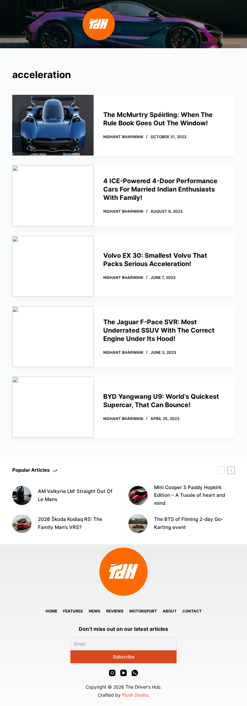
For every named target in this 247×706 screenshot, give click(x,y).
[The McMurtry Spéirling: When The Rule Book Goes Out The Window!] (52, 125)
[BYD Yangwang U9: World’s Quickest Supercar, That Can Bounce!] (52, 407)
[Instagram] (112, 673)
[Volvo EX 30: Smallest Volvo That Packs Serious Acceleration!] (52, 266)
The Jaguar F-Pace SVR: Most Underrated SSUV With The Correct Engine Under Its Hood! (159, 330)
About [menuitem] (170, 611)
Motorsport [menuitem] (143, 611)
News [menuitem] (94, 611)
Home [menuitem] (51, 611)
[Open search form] (220, 24)
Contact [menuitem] (192, 611)
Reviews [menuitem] (115, 611)
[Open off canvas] (232, 24)
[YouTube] (123, 673)
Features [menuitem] (73, 611)
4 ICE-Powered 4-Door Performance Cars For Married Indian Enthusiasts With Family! (160, 189)
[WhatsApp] (135, 673)
